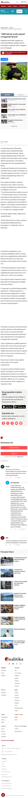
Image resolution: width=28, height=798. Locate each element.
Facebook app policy (7, 777)
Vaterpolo (17, 700)
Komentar (3, 670)
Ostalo (16, 710)
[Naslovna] (3, 795)
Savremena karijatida (7, 740)
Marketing (3, 695)
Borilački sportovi (19, 708)
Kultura (3, 726)
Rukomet (17, 697)
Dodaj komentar (14, 448)
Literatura (3, 736)
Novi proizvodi (18, 731)
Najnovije (3, 6)
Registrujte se (20, 456)
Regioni (16, 678)
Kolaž (3, 714)
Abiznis (11, 27)
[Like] (6, 477)
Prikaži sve (14, 126)
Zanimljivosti (4, 717)
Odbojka (17, 703)
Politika (9, 6)
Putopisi (17, 686)
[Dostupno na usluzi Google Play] (20, 407)
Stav (16, 670)
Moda (2, 722)
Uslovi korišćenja (6, 771)
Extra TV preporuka (6, 786)
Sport (16, 690)
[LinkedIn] (20, 423)
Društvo (15, 6)
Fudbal (16, 692)
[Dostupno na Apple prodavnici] (8, 407)
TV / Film (3, 734)
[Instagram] (7, 423)
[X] (12, 423)
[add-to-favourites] (26, 11)
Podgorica (17, 675)
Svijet (16, 719)
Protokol (3, 675)
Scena (2, 729)
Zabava (3, 719)
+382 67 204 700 (8, 751)
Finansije (3, 692)
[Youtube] (16, 423)
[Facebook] (3, 423)
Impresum (4, 761)
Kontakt (3, 766)
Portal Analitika (4, 27)
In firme (16, 729)
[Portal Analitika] (5, 2)
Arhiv (3, 764)
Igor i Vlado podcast (6, 783)
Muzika (3, 731)
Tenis (16, 705)
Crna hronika (22, 6)
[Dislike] (10, 477)
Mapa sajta (4, 774)
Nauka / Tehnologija (21, 726)
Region (16, 717)
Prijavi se (14, 453)
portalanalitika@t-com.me (10, 754)
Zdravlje (17, 681)
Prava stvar (17, 683)
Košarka (17, 695)
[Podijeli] (13, 11)
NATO (2, 673)
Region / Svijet (19, 714)
